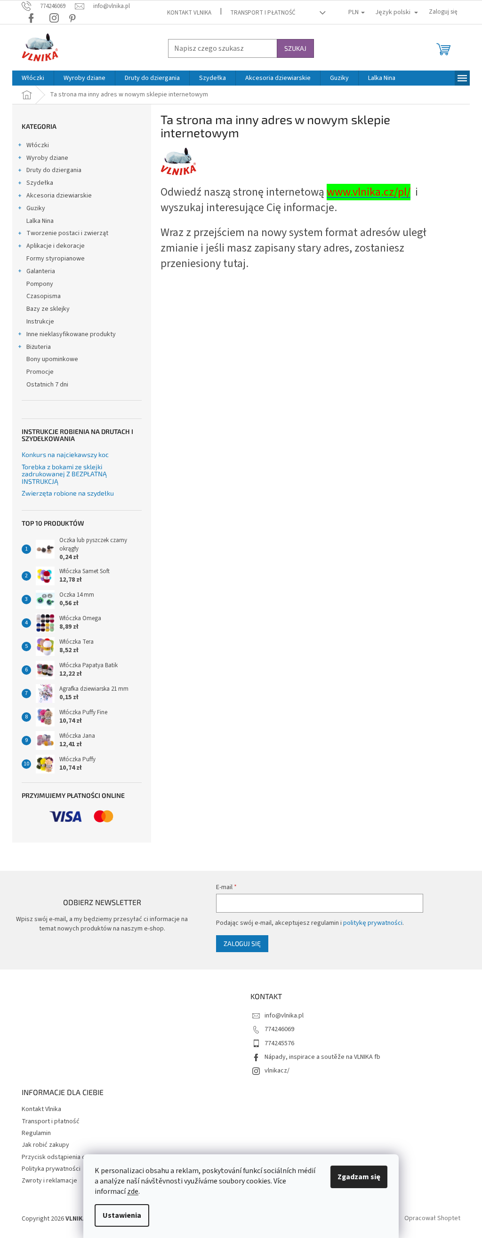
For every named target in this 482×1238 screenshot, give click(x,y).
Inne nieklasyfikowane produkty (71, 334)
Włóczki (37, 145)
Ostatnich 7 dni (47, 384)
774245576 (279, 1043)
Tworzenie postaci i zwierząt (67, 233)
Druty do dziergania (53, 170)
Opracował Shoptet (432, 1218)
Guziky (35, 208)
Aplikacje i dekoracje (55, 246)
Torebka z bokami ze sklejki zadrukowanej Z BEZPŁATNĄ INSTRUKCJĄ (64, 474)
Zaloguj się (242, 943)
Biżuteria (38, 347)
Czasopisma (43, 296)
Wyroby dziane (47, 158)
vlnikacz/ (277, 1070)
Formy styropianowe (55, 258)
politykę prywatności (372, 923)
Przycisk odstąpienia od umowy (66, 1157)
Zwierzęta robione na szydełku (68, 493)
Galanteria (40, 271)
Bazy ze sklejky (48, 309)
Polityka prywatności (51, 1169)
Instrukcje (40, 321)
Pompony (39, 284)
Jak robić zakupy (45, 1145)
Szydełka (39, 183)
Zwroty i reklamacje (49, 1180)
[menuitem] (33, 78)
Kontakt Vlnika (189, 12)
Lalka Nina (40, 221)
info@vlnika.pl (284, 1015)
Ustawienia (122, 1215)
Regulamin (36, 1133)
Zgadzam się (358, 1177)
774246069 (279, 1029)
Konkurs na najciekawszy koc (65, 454)
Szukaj (295, 48)
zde (132, 1191)
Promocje (40, 372)
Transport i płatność (263, 12)
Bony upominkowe (52, 359)
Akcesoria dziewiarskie (59, 195)
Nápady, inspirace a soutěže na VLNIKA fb (322, 1057)
